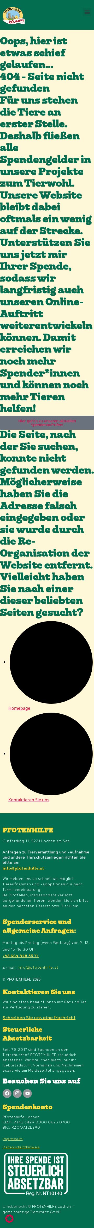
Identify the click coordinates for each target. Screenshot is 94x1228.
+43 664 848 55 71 (21, 956)
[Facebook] (7, 1093)
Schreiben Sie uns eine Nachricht (39, 1017)
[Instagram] (17, 1093)
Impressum (13, 1139)
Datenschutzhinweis (21, 1147)
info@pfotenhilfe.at (23, 869)
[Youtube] (27, 1093)
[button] (87, 12)
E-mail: (30, 967)
